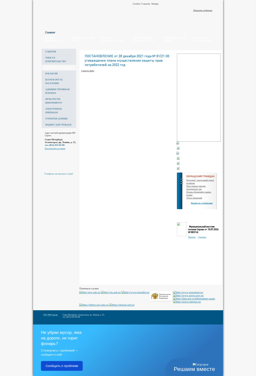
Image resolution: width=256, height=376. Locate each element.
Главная (50, 32)
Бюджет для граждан (58, 124)
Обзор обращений (194, 198)
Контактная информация (201, 39)
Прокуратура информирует (53, 101)
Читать (192, 237)
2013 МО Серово (50, 315)
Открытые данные (56, 118)
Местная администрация (112, 39)
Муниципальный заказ (174, 39)
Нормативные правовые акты (143, 39)
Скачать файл (87, 70)
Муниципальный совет (82, 39)
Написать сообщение (202, 10)
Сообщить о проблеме (62, 366)
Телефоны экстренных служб (58, 173)
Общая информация (53, 39)
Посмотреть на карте (55, 148)
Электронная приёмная (53, 111)
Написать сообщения (202, 203)
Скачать (202, 237)
